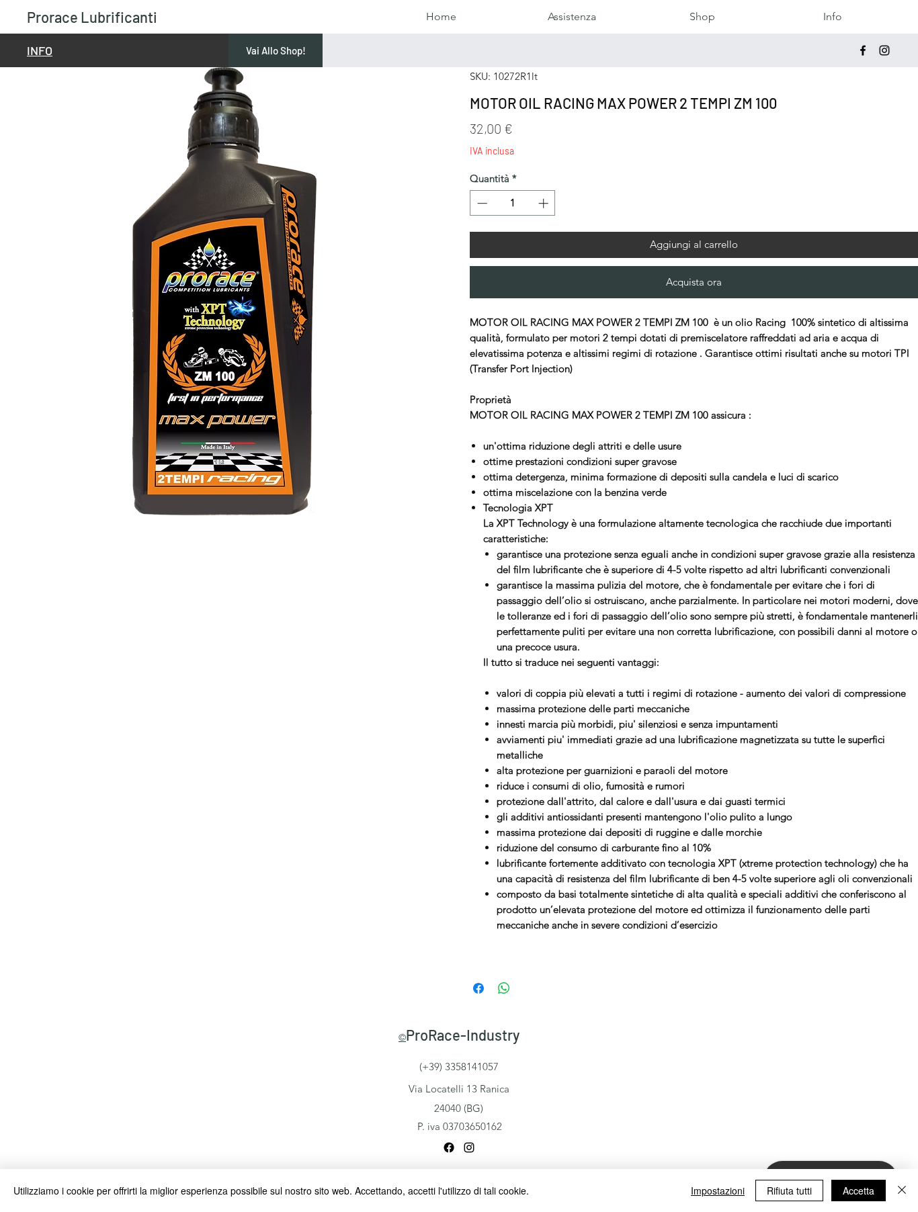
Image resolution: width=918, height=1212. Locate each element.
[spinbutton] (513, 203)
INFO (39, 50)
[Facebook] (863, 50)
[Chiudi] (902, 1190)
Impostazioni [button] (718, 1190)
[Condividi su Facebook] (478, 988)
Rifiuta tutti (789, 1190)
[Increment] (545, 203)
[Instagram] (884, 50)
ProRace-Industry (462, 1034)
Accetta (858, 1190)
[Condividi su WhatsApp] (504, 988)
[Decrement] (481, 203)
